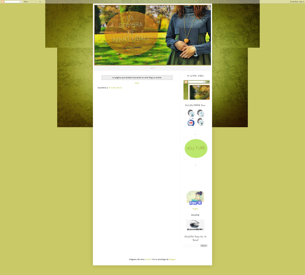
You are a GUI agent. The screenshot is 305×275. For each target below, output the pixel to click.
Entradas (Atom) (115, 88)
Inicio (137, 83)
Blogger (172, 259)
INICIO (152, 68)
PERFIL (195, 209)
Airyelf (148, 259)
